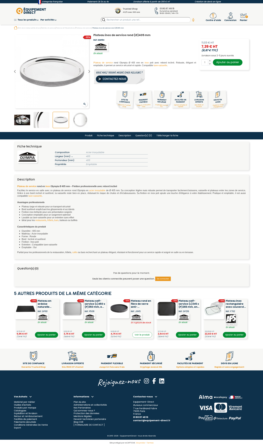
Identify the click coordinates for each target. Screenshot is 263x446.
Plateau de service (103, 62)
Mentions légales (83, 416)
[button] (27, 19)
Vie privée (140, 443)
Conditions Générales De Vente (31, 425)
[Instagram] (146, 381)
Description (124, 135)
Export (17, 427)
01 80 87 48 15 (140, 417)
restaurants (40, 220)
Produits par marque (25, 407)
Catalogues (20, 410)
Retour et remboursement (28, 416)
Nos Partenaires (82, 407)
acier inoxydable (97, 190)
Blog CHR (78, 422)
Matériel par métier (24, 402)
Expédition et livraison (25, 413)
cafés (74, 252)
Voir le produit (142, 334)
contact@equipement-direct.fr (151, 420)
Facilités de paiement (25, 419)
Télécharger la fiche (167, 135)
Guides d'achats (22, 404)
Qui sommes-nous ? (84, 410)
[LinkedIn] (162, 381)
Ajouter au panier (227, 62)
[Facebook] (154, 381)
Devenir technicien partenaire (90, 419)
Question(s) (143, 135)
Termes (150, 443)
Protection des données (86, 413)
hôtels (50, 220)
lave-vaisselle (160, 65)
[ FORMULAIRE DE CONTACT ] (89, 425)
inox (147, 62)
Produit (89, 135)
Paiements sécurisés (25, 422)
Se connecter (163, 278)
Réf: (95, 40)
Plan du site (80, 402)
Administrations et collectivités (90, 404)
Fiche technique (105, 135)
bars (56, 220)
